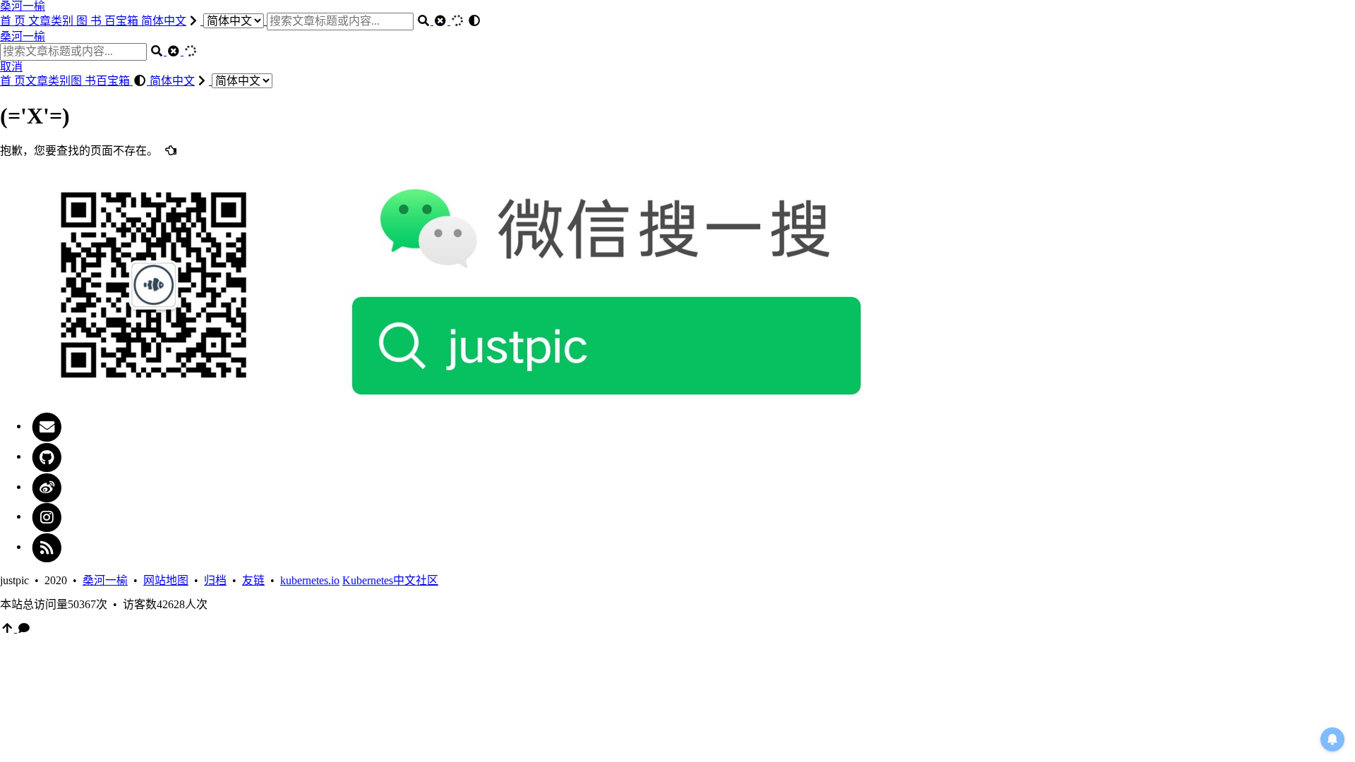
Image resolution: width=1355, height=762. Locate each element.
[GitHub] (47, 456)
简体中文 (163, 21)
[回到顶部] (8, 628)
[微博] (47, 486)
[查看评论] (24, 628)
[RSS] (47, 546)
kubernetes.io (309, 580)
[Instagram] (47, 516)
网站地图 (165, 580)
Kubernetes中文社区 (390, 580)
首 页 (14, 21)
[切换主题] (474, 21)
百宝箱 (122, 21)
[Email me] (47, 426)
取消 (11, 67)
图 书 (90, 21)
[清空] (441, 21)
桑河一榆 (22, 6)
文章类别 (52, 21)
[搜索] (424, 21)
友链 (253, 580)
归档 (215, 580)
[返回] (171, 151)
